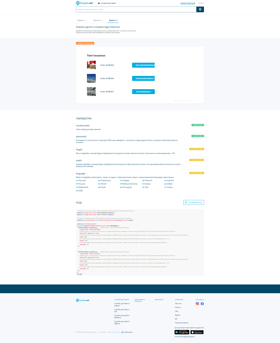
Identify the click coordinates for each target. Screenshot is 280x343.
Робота (178, 307)
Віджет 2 (97, 20)
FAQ (176, 311)
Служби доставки (108, 3)
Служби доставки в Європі (122, 304)
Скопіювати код (195, 202)
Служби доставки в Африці (122, 322)
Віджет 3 (113, 20)
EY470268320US (143, 91)
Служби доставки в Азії (122, 310)
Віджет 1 (82, 20)
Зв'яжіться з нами (114, 332)
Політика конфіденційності (185, 337)
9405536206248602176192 (145, 78)
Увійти (201, 3)
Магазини (159, 300)
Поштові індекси (181, 323)
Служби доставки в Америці (122, 316)
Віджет (177, 315)
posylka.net (190, 101)
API (176, 319)
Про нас (178, 303)
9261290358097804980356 (145, 65)
